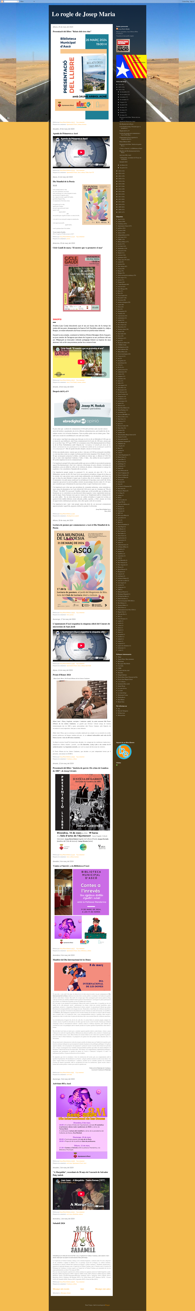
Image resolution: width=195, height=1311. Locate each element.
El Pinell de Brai (122, 596)
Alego (119, 657)
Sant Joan (120, 419)
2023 (120, 171)
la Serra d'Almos (122, 578)
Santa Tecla (121, 536)
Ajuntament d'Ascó (72, 124)
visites (119, 374)
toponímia (121, 556)
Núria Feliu (121, 607)
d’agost (122, 102)
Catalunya (69, 759)
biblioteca (84, 951)
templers (120, 376)
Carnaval (120, 356)
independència (122, 235)
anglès (119, 621)
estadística (121, 399)
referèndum (121, 318)
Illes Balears (121, 603)
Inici (82, 1289)
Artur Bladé (121, 322)
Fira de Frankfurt (122, 524)
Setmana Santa (122, 329)
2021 (120, 176)
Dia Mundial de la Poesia (64, 181)
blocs (119, 336)
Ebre (119, 291)
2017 (120, 186)
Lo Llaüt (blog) (122, 693)
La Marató (121, 529)
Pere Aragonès (122, 565)
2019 (120, 181)
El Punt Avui (121, 713)
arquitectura (121, 538)
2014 (120, 194)
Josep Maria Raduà (124, 29)
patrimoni (120, 257)
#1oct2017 (121, 298)
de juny (122, 107)
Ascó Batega (121, 289)
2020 (120, 178)
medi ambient (121, 349)
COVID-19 (121, 345)
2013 (120, 197)
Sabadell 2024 (59, 1223)
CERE (119, 239)
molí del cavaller (122, 580)
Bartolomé (121, 661)
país (119, 423)
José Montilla (121, 560)
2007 (120, 212)
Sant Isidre (121, 533)
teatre (119, 403)
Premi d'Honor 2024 (62, 674)
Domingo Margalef (123, 594)
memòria (120, 549)
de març (122, 115)
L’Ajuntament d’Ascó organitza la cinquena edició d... (129, 138)
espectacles (121, 540)
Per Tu (119, 367)
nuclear (120, 585)
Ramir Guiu (121, 702)
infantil (120, 639)
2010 (120, 204)
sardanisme (121, 372)
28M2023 (120, 443)
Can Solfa (120, 666)
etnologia (120, 576)
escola (119, 244)
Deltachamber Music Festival (126, 435)
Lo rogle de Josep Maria (83, 13)
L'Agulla (120, 446)
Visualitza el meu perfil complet (125, 36)
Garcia (119, 468)
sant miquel (121, 385)
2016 (120, 189)
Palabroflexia (121, 697)
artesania (120, 482)
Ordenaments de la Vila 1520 (126, 610)
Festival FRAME (122, 414)
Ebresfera (120, 673)
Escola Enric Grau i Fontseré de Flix (128, 677)
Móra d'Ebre (121, 352)
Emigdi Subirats (122, 675)
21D (119, 453)
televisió (120, 286)
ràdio (119, 383)
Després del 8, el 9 (60, 391)
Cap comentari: (80, 122)
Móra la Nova (121, 417)
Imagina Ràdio (122, 605)
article (119, 623)
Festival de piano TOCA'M (125, 601)
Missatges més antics (103, 1289)
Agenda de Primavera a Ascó (65, 133)
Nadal (119, 253)
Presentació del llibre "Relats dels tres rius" (72, 31)
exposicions (121, 316)
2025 (120, 87)
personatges (121, 401)
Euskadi (120, 509)
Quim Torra (121, 461)
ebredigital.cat (71, 516)
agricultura (121, 518)
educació (120, 250)
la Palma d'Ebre (122, 547)
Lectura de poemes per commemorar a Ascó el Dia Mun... (130, 134)
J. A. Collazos (121, 681)
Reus (119, 448)
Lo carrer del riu (122, 688)
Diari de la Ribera (123, 504)
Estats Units (121, 457)
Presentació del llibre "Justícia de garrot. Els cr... (131, 145)
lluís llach (120, 488)
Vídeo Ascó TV (90, 172)
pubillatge (121, 464)
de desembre (123, 92)
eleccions (120, 300)
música (81, 1214)
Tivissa (120, 479)
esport (119, 304)
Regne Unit (121, 612)
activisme (69, 1074)
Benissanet (121, 390)
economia (120, 412)
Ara (119, 708)
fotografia (120, 360)
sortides (120, 432)
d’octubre (123, 97)
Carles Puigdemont (123, 455)
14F (119, 558)
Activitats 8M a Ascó (62, 1083)
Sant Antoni (121, 266)
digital (120, 630)
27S (119, 365)
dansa (119, 628)
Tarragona (120, 396)
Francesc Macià (122, 491)
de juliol (122, 105)
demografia (121, 311)
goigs (119, 542)
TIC (119, 616)
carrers (119, 625)
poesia (68, 239)
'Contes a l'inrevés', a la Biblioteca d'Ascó (71, 865)
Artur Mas (120, 387)
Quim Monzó (121, 569)
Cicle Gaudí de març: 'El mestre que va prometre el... (130, 127)
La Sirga (120, 493)
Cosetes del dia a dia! (124, 670)
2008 (120, 209)
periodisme (121, 363)
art (118, 358)
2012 (120, 199)
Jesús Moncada (122, 470)
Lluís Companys (122, 473)
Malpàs (120, 273)
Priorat (120, 567)
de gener (122, 168)
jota (119, 340)
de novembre (123, 94)
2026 (120, 84)
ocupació (120, 643)
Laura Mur (121, 459)
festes (119, 307)
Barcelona (121, 327)
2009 (120, 207)
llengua (120, 282)
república (120, 553)
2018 (120, 184)
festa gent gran (122, 439)
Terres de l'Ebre (122, 477)
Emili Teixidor (122, 598)
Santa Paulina (121, 410)
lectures (84, 124)
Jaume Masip (121, 686)
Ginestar (120, 511)
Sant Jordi (88, 666)
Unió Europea (122, 619)
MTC (119, 513)
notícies (120, 255)
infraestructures (122, 545)
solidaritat (121, 466)
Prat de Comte (122, 426)
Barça (119, 271)
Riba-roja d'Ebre (122, 515)
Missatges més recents (61, 1289)
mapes (119, 641)
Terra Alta (120, 428)
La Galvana (121, 392)
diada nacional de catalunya (125, 275)
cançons (120, 574)
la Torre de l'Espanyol (124, 486)
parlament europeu (123, 441)
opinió (77, 516)
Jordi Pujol (121, 527)
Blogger (107, 1305)
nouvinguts (121, 583)
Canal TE (120, 502)
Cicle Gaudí (73, 382)
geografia (120, 634)
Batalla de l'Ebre (122, 343)
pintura (120, 430)
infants (120, 495)
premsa (120, 551)
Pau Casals (121, 531)
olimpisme (121, 587)
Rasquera (120, 571)
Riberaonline (121, 715)
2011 (120, 202)
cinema (79, 382)
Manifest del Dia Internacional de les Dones (72, 959)
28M (119, 589)
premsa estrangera (123, 302)
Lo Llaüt (120, 246)
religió (120, 320)
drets (119, 381)
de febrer (122, 165)
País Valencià (121, 562)
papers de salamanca (123, 646)
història (120, 264)
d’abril (122, 112)
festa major (121, 277)
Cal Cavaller (121, 500)
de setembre (123, 99)
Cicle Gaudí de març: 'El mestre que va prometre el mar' (78, 247)
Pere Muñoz (121, 699)
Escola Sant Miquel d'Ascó (125, 679)
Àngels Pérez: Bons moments (126, 659)
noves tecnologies (123, 354)
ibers (119, 484)
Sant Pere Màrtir (122, 408)
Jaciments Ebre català (124, 684)
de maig (122, 110)
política (120, 228)
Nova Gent (121, 325)
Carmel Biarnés (122, 284)
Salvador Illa (121, 614)
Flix (119, 293)
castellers (120, 378)
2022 (120, 173)
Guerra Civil (121, 437)
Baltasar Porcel (122, 592)
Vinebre (120, 313)
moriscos (120, 421)
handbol (120, 636)
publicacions (121, 369)
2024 (120, 90)
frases (119, 632)
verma (119, 650)
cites (119, 520)
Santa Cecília (121, 394)
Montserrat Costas (123, 695)
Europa (120, 506)
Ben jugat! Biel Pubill (124, 663)
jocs (119, 309)
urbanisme (121, 648)
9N (119, 497)
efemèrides (75, 1214)
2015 (120, 191)
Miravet (120, 405)
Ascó (79, 172)
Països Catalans (122, 475)
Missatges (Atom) (66, 1293)
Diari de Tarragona (123, 711)
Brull (119, 522)
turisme (120, 450)
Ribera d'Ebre (121, 242)
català (119, 262)
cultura (80, 124)
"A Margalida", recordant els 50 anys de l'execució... (130, 158)
